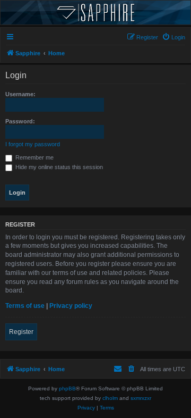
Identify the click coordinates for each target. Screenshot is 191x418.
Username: (20, 94)
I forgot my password (32, 144)
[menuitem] (173, 37)
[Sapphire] (95, 12)
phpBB (67, 388)
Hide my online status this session (58, 167)
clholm (110, 398)
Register (21, 332)
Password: (20, 121)
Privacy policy (70, 306)
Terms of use (25, 306)
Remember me (34, 157)
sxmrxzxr (141, 398)
